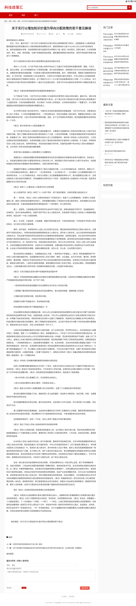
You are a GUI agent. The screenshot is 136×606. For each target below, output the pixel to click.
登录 (129, 1)
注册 (134, 1)
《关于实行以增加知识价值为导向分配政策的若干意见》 (42, 522)
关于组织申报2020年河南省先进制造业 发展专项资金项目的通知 (121, 71)
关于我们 (64, 596)
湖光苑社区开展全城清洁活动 (115, 151)
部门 (36, 15)
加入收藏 (70, 34)
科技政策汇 (13, 7)
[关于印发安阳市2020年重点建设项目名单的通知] (108, 36)
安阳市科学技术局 (28, 34)
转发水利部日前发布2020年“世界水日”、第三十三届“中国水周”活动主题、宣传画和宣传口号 (122, 82)
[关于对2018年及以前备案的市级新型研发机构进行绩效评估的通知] (108, 59)
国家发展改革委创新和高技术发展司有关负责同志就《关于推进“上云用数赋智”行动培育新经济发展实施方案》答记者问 (117, 127)
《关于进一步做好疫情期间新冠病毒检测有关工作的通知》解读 (117, 112)
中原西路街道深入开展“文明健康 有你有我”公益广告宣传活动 (117, 141)
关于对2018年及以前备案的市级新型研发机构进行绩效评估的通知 (121, 59)
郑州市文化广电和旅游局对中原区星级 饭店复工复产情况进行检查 (117, 161)
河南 (10, 21)
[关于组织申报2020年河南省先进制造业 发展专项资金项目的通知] (108, 71)
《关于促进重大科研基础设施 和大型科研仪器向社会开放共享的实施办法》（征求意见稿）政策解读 (47, 548)
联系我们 (72, 596)
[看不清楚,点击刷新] (24, 588)
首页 (10, 15)
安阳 (18, 21)
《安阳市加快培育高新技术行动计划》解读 (27, 544)
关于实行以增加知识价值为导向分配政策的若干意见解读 (39, 21)
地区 (23, 15)
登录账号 (18, 568)
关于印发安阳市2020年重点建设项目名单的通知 (121, 36)
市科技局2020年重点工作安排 (121, 46)
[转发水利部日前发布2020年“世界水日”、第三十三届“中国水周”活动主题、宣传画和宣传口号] (108, 82)
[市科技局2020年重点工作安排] (108, 48)
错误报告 (79, 34)
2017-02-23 (42, 34)
